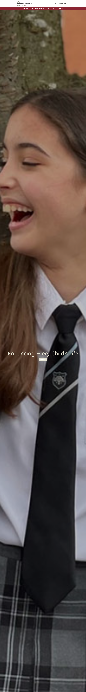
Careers (47, 8)
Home (24, 8)
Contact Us (53, 8)
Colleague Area (60, 8)
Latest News (43, 359)
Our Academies (35, 8)
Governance (41, 8)
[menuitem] (23, 8)
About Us (28, 8)
